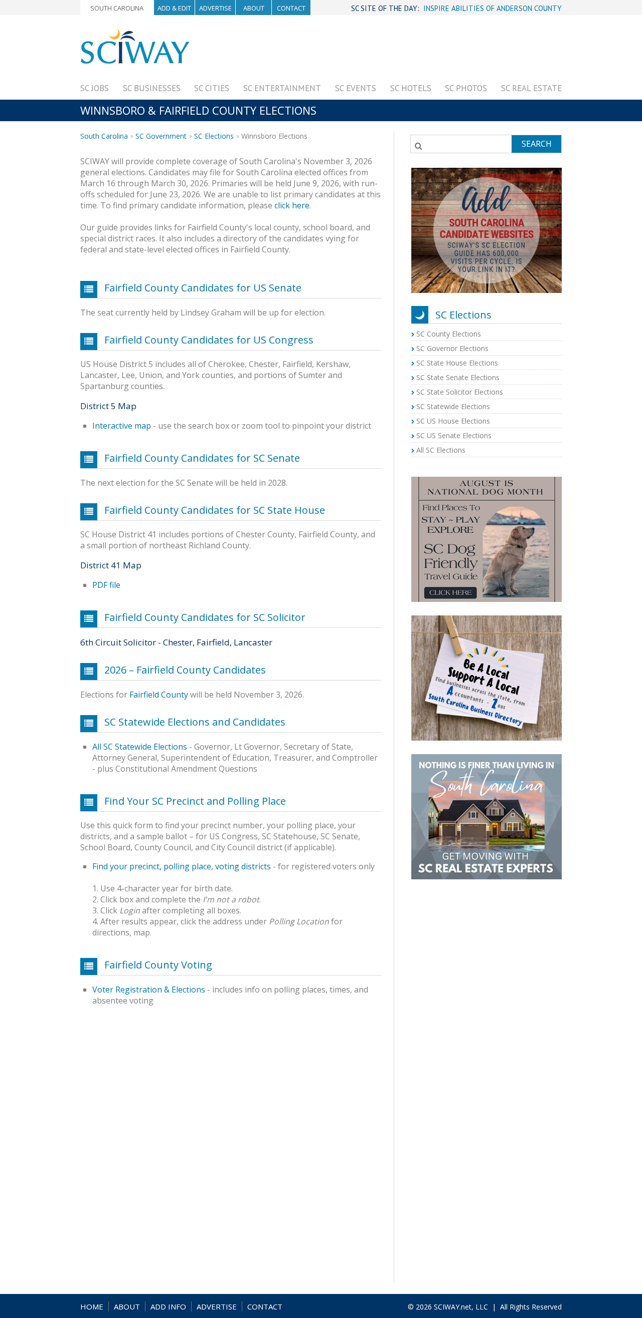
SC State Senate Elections (458, 377)
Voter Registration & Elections (148, 989)
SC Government (161, 136)
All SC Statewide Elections (139, 746)
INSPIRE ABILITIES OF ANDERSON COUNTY (492, 8)
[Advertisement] (379, 51)
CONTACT (264, 1306)
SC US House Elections (453, 421)
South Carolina (116, 8)
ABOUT (127, 1306)
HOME (91, 1306)
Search (537, 143)
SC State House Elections (457, 363)
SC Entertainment (282, 88)
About (253, 8)
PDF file (106, 584)
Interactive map (121, 425)
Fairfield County (158, 694)
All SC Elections (440, 450)
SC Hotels (410, 88)
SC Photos (466, 88)
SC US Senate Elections (454, 435)
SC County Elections (448, 334)
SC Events (355, 88)
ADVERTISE (217, 1306)
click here (291, 205)
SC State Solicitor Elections (459, 392)
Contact (291, 8)
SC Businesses (152, 88)
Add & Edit (174, 8)
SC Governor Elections (452, 348)
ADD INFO (168, 1306)
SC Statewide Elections (453, 406)
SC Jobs (94, 88)
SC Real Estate (531, 88)
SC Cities (211, 88)
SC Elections (214, 136)
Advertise (215, 8)
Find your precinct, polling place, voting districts (181, 866)
